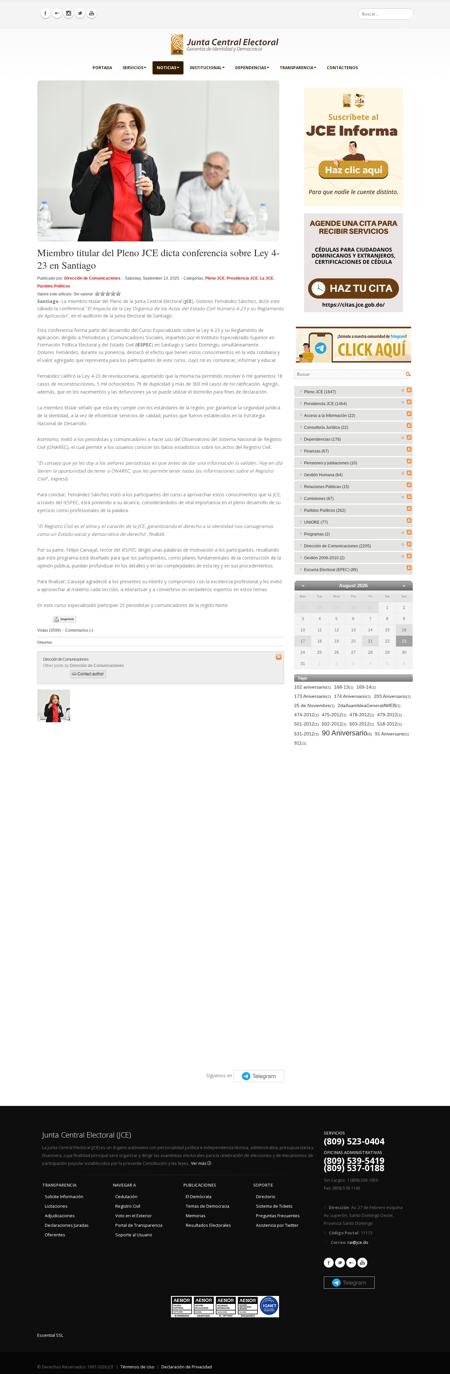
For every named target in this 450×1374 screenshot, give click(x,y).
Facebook (329, 1263)
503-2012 (362, 724)
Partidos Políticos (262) (325, 510)
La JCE (266, 278)
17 (302, 641)
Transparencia (296, 67)
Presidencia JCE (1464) (325, 403)
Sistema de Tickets (274, 1206)
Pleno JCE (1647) (320, 392)
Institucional (206, 67)
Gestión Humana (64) (323, 475)
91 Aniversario (392, 733)
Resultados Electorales (208, 1225)
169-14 (366, 687)
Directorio (265, 1196)
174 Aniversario (352, 696)
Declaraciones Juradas (67, 1225)
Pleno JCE (215, 278)
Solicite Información (64, 1196)
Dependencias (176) (322, 439)
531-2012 (306, 733)
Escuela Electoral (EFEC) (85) (331, 569)
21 (370, 641)
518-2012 (389, 724)
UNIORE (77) (316, 522)
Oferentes (55, 1235)
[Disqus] (160, 808)
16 (404, 630)
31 (370, 607)
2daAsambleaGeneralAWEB (369, 705)
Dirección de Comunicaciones (92, 278)
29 (336, 607)
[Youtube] (92, 13)
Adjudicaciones (60, 1216)
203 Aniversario (392, 696)
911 (300, 743)
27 (302, 607)
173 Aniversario (312, 696)
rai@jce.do (358, 1242)
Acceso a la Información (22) (329, 415)
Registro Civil (127, 1206)
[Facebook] (45, 13)
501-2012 (306, 724)
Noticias (166, 67)
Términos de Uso (138, 1367)
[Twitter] (80, 13)
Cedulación (126, 1196)
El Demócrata (198, 1196)
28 (319, 607)
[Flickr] (57, 13)
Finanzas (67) (316, 451)
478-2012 (362, 714)
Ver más (199, 1163)
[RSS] (409, 390)
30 (353, 607)
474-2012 (306, 714)
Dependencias (250, 67)
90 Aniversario (347, 733)
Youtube (362, 1263)
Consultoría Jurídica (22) (326, 427)
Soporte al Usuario (133, 1235)
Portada (102, 67)
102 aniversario (312, 687)
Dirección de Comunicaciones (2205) (337, 546)
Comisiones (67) (319, 498)
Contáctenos (342, 67)
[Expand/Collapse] (403, 390)
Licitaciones (56, 1206)
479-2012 (389, 714)
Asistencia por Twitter (277, 1225)
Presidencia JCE (242, 278)
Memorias (196, 1216)
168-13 (343, 687)
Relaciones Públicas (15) (326, 486)
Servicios (133, 67)
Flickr (351, 1263)
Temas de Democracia (207, 1206)
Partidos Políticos (53, 286)
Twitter (340, 1263)
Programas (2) (317, 534)
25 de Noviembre (314, 705)
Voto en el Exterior (133, 1216)
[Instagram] (68, 13)
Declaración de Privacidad (186, 1367)
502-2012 (334, 724)
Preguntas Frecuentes (278, 1216)
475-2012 (334, 714)
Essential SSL (50, 1335)
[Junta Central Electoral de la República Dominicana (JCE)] (225, 43)
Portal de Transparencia (138, 1225)
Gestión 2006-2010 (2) (324, 558)
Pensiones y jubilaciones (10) (330, 463)
